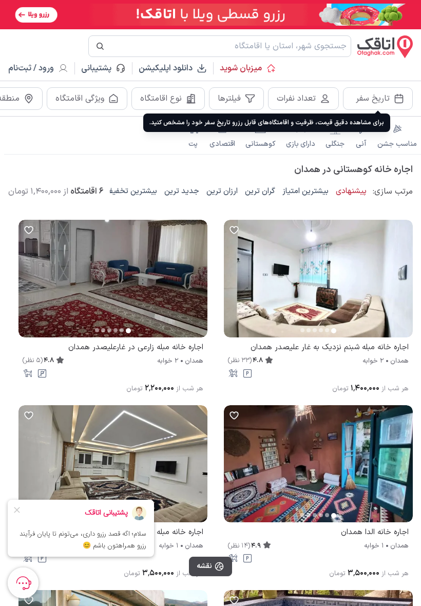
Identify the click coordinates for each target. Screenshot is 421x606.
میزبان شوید (241, 68)
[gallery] (232, 283)
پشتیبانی (101, 68)
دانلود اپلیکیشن (166, 68)
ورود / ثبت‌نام (31, 68)
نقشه (204, 566)
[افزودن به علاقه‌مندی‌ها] (234, 230)
